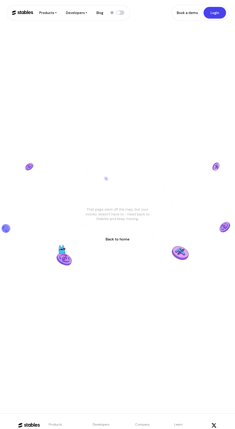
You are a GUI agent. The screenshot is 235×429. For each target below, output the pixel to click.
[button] (48, 13)
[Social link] (214, 425)
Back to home (117, 239)
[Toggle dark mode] (117, 12)
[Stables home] (22, 12)
